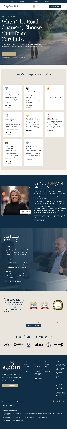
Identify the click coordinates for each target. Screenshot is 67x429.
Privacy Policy (20, 420)
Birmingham (15, 322)
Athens (35, 322)
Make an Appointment (55, 6)
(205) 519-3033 (59, 380)
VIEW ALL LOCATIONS (33, 325)
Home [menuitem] (12, 1)
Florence (22, 322)
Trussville (29, 322)
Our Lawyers (40, 220)
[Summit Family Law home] (11, 6)
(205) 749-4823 (59, 395)
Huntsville (7, 322)
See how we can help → (23, 53)
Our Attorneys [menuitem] (35, 1)
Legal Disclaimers (13, 420)
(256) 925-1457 (59, 369)
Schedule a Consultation (8, 54)
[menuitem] (56, 0)
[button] (64, 6)
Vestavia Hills (53, 322)
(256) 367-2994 (59, 388)
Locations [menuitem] (22, 1)
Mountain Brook (44, 322)
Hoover (60, 322)
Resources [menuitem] (47, 1)
